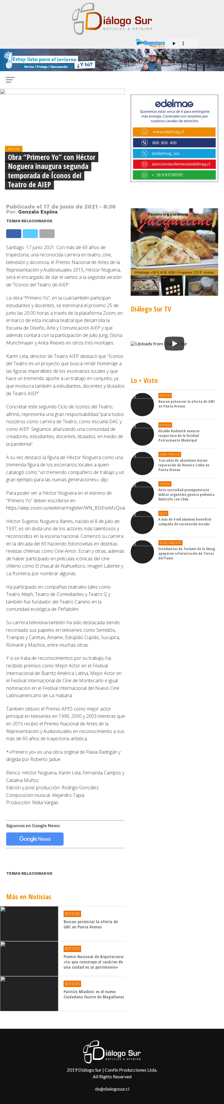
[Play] (174, 344)
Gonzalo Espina (37, 212)
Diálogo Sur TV (151, 309)
